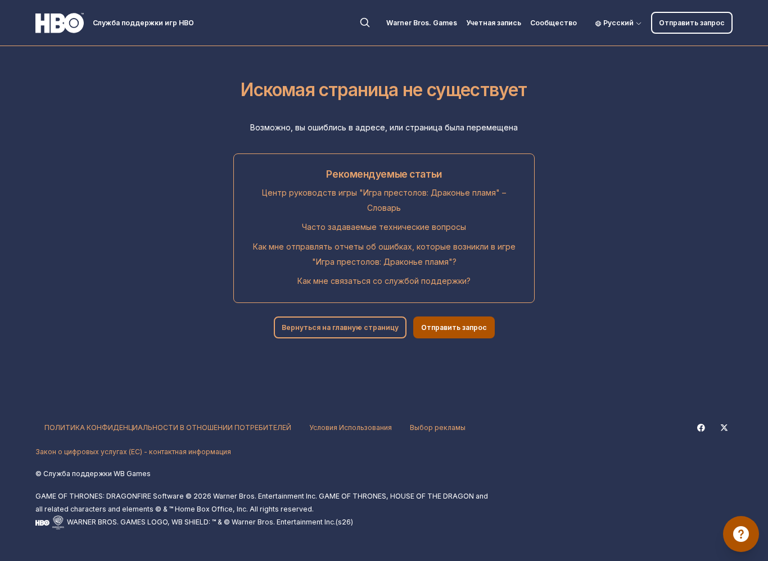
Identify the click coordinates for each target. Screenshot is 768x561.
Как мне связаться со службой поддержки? (384, 281)
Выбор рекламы (438, 427)
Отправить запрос (692, 23)
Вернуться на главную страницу (340, 327)
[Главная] (59, 23)
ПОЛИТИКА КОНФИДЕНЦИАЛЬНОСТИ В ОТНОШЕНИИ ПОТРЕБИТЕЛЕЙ (167, 427)
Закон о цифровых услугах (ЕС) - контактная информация (133, 451)
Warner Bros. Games (421, 23)
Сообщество (553, 23)
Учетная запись (493, 23)
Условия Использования (350, 427)
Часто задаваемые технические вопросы (384, 227)
